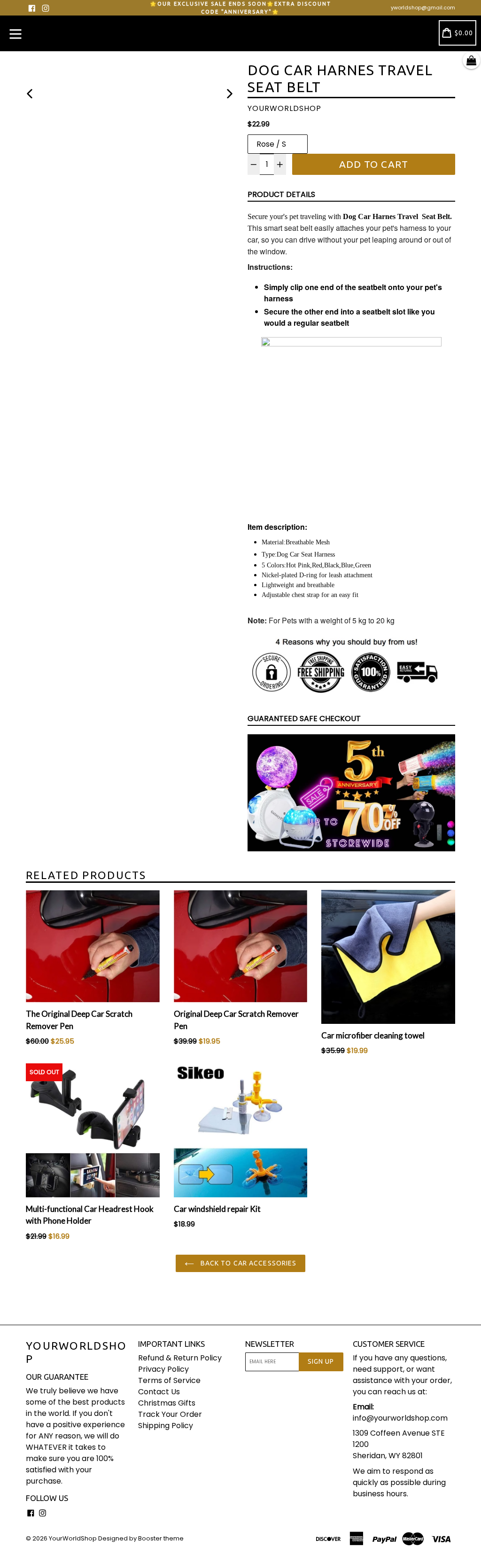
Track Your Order (170, 1414)
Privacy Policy (163, 1369)
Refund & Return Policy (180, 1357)
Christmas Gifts (166, 1403)
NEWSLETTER (269, 1343)
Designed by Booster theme (141, 1538)
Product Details (281, 194)
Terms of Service (169, 1380)
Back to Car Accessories (248, 1263)
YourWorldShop (76, 1352)
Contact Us (159, 1391)
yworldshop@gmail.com (423, 7)
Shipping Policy (165, 1425)
